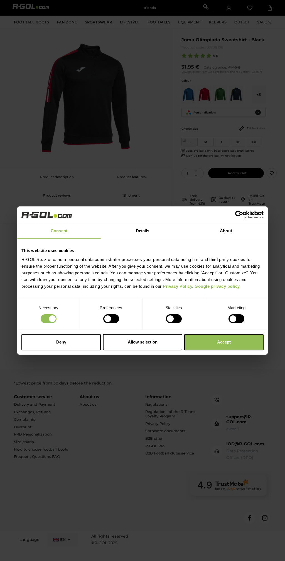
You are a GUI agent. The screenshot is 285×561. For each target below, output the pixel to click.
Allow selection (143, 342)
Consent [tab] (59, 230)
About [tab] (226, 230)
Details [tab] (142, 230)
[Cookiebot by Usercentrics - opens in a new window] (239, 215)
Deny (61, 342)
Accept (224, 342)
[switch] (111, 318)
